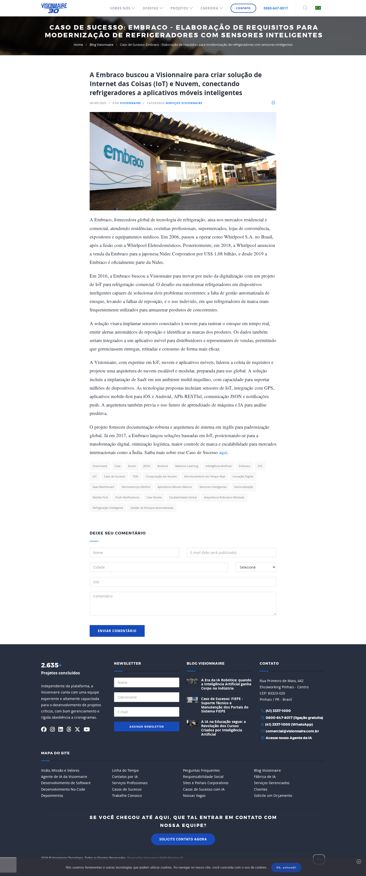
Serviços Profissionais (130, 782)
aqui (223, 452)
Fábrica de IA (265, 776)
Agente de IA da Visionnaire (64, 776)
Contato (243, 8)
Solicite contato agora (183, 839)
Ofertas (150, 8)
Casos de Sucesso (126, 789)
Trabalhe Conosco (127, 795)
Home (78, 44)
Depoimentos (52, 795)
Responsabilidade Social (203, 776)
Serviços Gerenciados (272, 782)
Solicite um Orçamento (273, 795)
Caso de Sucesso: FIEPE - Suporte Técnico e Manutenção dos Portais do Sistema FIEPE (224, 704)
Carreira (209, 8)
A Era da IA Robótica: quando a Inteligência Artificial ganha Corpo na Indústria (226, 684)
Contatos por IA (125, 776)
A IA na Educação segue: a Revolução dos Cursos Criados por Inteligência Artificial (223, 727)
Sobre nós (120, 8)
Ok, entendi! (286, 867)
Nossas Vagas (194, 795)
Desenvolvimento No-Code (63, 789)
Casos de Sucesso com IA (204, 789)
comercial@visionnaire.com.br (292, 731)
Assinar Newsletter (146, 726)
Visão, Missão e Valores (60, 770)
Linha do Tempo (125, 770)
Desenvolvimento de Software (66, 782)
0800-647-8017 (276, 8)
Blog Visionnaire (101, 44)
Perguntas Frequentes (201, 770)
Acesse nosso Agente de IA (289, 738)
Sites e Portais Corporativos (206, 782)
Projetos (179, 8)
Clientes (260, 789)
